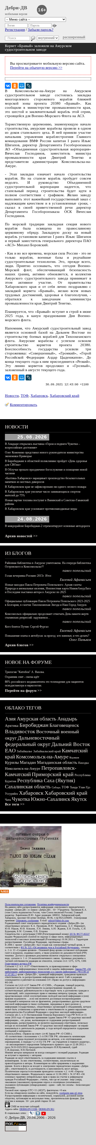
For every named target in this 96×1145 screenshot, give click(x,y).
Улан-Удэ (84, 787)
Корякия (74, 757)
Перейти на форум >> (23, 691)
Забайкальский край (47, 751)
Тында (74, 787)
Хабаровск (39, 396)
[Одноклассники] (15, 86)
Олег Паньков (80, 640)
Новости (12, 396)
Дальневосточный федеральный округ (32, 741)
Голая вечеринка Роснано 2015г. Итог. (28, 575)
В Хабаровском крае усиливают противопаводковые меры (41, 509)
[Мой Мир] (22, 86)
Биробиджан (33, 725)
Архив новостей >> (21, 536)
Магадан (28, 762)
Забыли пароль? (40, 30)
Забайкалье (24, 751)
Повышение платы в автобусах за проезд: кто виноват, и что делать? (47, 635)
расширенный (74, 37)
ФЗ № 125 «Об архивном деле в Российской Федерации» (50, 947)
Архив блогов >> (19, 645)
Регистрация (15, 30)
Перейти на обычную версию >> (36, 68)
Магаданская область (57, 762)
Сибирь (56, 787)
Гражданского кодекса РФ (18, 963)
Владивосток (20, 731)
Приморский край (53, 774)
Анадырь (67, 719)
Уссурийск (11, 793)
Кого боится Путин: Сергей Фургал (26, 626)
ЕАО (10, 750)
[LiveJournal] (29, 86)
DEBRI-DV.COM (28, 1109)
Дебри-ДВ (16, 7)
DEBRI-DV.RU (46, 1109)
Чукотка (21, 799)
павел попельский (77, 570)
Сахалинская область (28, 787)
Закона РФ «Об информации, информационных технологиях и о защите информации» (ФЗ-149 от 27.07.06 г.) (48, 972)
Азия (10, 719)
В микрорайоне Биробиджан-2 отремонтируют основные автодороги (47, 526)
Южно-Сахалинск (50, 799)
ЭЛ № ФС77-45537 (79, 934)
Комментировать (23, 405)
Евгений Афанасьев (75, 580)
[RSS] (4, 892)
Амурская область (36, 719)
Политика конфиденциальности (53, 904)
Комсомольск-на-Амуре (42, 757)
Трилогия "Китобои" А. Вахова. (25, 672)
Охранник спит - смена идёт (22, 677)
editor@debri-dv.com (58, 920)
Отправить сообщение (27, 920)
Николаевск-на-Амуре (22, 768)
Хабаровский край (64, 396)
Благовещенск (64, 725)
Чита (8, 800)
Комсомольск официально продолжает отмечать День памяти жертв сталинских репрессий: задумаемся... (47, 615)
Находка (83, 763)
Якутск (79, 799)
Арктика (11, 726)
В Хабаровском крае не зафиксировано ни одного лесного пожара (45, 486)
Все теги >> (15, 804)
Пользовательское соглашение (20, 904)
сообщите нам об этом (70, 1093)
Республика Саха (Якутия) (46, 780)
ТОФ (25, 396)
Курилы (12, 762)
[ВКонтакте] (8, 86)
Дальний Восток (70, 744)
